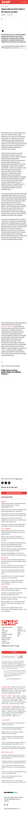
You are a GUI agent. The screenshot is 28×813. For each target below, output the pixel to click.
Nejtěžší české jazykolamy (8, 689)
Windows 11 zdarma (12, 711)
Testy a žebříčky (6, 529)
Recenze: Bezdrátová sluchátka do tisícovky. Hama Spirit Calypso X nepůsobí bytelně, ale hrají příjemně (14, 747)
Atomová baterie (6, 712)
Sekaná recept (5, 702)
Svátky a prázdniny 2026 (15, 691)
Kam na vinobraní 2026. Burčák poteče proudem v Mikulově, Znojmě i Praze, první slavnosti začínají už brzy (13, 767)
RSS (18, 636)
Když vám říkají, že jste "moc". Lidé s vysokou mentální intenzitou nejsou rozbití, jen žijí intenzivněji (13, 781)
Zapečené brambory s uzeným (17, 703)
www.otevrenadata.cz (8, 326)
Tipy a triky (4, 586)
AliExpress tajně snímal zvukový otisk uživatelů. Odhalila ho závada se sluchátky (12, 732)
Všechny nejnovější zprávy (14, 493)
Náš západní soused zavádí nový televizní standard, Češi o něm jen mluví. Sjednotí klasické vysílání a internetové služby (13, 520)
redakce (3, 14)
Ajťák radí (6, 691)
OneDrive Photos (10, 709)
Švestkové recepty (21, 702)
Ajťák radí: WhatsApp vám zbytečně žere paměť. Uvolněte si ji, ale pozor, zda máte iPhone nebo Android (13, 738)
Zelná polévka (14, 700)
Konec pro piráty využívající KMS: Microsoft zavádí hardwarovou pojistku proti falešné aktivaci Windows (12, 582)
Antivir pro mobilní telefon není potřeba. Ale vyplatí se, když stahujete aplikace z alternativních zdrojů (14, 743)
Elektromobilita (8, 714)
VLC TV (20, 714)
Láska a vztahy (18, 689)
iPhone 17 (15, 714)
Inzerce (19, 634)
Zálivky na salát (22, 699)
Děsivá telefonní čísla (16, 686)
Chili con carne (6, 699)
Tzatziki (20, 700)
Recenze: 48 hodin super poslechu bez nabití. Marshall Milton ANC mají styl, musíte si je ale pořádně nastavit (13, 532)
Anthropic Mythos (22, 711)
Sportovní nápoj (14, 699)
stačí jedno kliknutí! (14, 47)
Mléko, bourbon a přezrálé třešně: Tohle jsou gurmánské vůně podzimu (12, 777)
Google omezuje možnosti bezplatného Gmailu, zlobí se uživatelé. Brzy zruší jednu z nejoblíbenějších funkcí (13, 505)
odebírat (14, 652)
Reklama (4, 632)
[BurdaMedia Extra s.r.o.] (10, 622)
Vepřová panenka (16, 696)
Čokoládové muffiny (11, 697)
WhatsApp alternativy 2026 (14, 693)
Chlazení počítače (16, 706)
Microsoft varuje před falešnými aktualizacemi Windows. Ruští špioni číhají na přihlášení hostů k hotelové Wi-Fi (14, 561)
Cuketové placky (6, 700)
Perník (10, 702)
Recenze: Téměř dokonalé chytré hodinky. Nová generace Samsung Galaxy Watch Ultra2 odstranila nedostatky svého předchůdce (13, 544)
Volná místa (5, 630)
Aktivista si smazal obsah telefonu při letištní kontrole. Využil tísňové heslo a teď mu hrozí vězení (13, 571)
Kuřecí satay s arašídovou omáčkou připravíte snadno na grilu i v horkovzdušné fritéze (14, 772)
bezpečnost (4, 558)
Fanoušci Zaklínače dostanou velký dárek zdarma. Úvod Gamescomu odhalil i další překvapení (13, 728)
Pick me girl (20, 688)
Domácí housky (5, 703)
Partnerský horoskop (12, 688)
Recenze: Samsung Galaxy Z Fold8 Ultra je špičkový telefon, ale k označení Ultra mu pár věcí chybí (12, 538)
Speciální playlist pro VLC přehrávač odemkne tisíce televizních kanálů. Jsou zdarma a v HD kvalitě (13, 603)
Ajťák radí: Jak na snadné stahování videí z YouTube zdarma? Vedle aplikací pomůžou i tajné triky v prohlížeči (13, 609)
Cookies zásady (6, 643)
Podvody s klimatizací (6, 715)
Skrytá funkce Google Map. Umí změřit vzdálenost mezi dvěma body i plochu (13, 723)
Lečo (15, 702)
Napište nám (19, 478)
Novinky (6, 6)
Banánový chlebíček (21, 697)
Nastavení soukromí (7, 637)
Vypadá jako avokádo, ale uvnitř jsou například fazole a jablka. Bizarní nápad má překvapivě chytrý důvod (14, 762)
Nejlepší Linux (16, 715)
